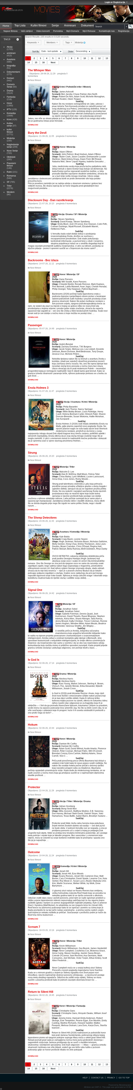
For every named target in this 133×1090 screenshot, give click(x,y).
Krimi (9, 119)
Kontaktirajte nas (107, 31)
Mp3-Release (89, 31)
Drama (10, 90)
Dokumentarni (89, 25)
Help (85, 1078)
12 (99, 58)
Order (70, 51)
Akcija (9, 47)
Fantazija (11, 97)
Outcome (34, 852)
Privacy (111, 1078)
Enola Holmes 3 (38, 387)
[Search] (130, 26)
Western (11, 192)
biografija (11, 65)
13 (107, 58)
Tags (67, 42)
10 (84, 58)
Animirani (70, 25)
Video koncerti (43, 31)
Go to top (124, 1078)
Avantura (11, 59)
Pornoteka (58, 31)
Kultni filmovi (38, 25)
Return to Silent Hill (40, 991)
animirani (11, 53)
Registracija (123, 31)
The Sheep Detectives (42, 517)
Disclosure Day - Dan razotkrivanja (50, 200)
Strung (32, 452)
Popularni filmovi (11, 164)
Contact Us (97, 1078)
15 (36, 62)
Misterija (11, 138)
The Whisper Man (39, 70)
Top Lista (19, 25)
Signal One (35, 589)
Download (33, 125)
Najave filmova (10, 31)
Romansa (11, 176)
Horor (9, 103)
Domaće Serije (11, 85)
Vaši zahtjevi (27, 31)
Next (53, 62)
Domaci (10, 78)
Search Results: (32, 37)
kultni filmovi (10, 130)
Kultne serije (10, 124)
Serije (55, 25)
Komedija (11, 113)
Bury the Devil (37, 132)
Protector (34, 787)
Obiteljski (11, 157)
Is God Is (33, 659)
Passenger (35, 325)
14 (28, 62)
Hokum (32, 724)
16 (43, 62)
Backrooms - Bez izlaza (43, 260)
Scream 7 (34, 926)
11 (92, 58)
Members (51, 42)
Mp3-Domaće (72, 31)
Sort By (35, 51)
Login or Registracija (115, 2)
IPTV (9, 109)
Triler (9, 186)
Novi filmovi (35, 80)
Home (6, 25)
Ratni (9, 172)
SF (8, 182)
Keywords (32, 42)
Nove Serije (12, 151)
